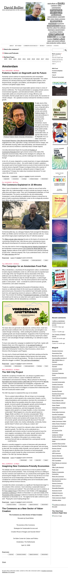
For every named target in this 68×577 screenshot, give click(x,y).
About (11, 45)
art (56, 3)
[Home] (35, 8)
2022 (19, 59)
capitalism (54, 5)
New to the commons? (11, 49)
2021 (24, 59)
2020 (28, 59)
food (48, 28)
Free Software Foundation (59, 398)
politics (59, 43)
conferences (56, 15)
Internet (51, 36)
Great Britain (53, 32)
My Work (18, 45)
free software (61, 28)
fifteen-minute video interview (14, 239)
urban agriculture (36, 260)
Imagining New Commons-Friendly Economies (25, 466)
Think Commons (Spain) (59, 497)
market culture (59, 39)
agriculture (52, 3)
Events (56, 45)
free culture (53, 28)
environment (53, 25)
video (46, 260)
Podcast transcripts (58, 77)
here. (25, 200)
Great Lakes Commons (58, 412)
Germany (51, 30)
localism (50, 39)
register (27, 176)
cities (59, 5)
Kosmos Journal (56, 448)
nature (49, 41)
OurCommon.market (58, 458)
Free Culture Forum (10, 491)
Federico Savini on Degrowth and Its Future (24, 73)
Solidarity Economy (57, 493)
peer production (51, 43)
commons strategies (56, 11)
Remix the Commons (58, 476)
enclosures (60, 23)
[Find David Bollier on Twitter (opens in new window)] (64, 571)
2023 (14, 59)
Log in (21, 176)
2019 (33, 59)
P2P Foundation (56, 460)
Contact (49, 45)
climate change (34, 178)
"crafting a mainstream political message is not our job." (58, 323)
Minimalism (55, 341)
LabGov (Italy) (56, 451)
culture (52, 19)
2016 (47, 59)
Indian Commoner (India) (59, 421)
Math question (57, 54)
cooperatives (52, 17)
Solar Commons (56, 485)
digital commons (60, 19)
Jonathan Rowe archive (58, 443)
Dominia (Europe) (57, 391)
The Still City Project (12, 372)
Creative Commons (57, 384)
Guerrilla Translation (57, 414)
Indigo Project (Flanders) (59, 423)
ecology (24, 178)
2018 (37, 59)
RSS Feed (55, 68)
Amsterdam (45, 178)
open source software (58, 41)
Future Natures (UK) (57, 400)
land (60, 37)
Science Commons (57, 483)
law (63, 37)
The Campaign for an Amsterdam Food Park (24, 266)
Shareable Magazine (58, 488)
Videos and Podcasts (11, 53)
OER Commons (56, 453)
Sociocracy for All (57, 490)
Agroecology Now (57, 353)
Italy (57, 37)
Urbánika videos (56, 500)
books (61, 3)
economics (56, 21)
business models (11, 504)
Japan (46, 460)
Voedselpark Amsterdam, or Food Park (36, 295)
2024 (10, 59)
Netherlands (18, 366)
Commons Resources (30, 45)
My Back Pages (9, 57)
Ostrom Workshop (57, 455)
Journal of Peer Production (59, 446)
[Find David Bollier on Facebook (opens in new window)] (60, 571)
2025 (5, 59)
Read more (5, 176)
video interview (9, 254)
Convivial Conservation (58, 382)
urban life (38, 460)
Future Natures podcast (58, 403)
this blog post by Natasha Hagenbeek (34, 246)
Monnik (46, 381)
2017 (42, 59)
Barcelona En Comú (57, 355)
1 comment (14, 176)
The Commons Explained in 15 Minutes (22, 185)
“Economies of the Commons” (11, 495)
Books (42, 45)
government (59, 30)
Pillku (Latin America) (58, 467)
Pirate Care (55, 469)
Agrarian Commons (57, 351)
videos (64, 43)
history (60, 32)
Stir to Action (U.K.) (57, 495)
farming (39, 366)
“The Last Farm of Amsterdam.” (30, 360)
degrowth (6, 178)
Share (4, 562)
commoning (56, 8)
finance (62, 26)
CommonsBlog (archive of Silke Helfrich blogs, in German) (59, 360)
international (56, 34)
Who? (53, 329)
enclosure (52, 23)
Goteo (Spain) (56, 405)
